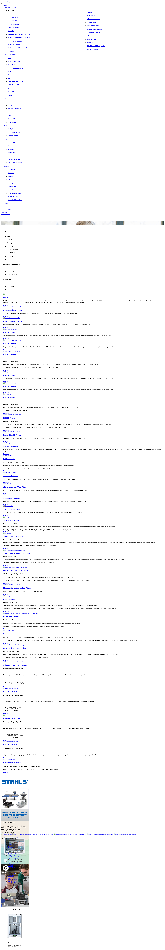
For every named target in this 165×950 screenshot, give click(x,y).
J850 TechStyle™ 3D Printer (13, 536)
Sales (5, 125)
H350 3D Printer (9, 459)
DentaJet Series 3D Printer (12, 310)
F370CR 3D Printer (10, 386)
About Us (10, 843)
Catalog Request (12, 855)
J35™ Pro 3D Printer (10, 476)
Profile (9, 205)
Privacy (16, 837)
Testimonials (11, 846)
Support (6, 166)
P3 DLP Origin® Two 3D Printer (15, 648)
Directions (10, 847)
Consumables (11, 864)
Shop (5, 139)
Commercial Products (10, 54)
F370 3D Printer (9, 375)
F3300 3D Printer (9, 355)
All (9, 231)
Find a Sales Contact (13, 857)
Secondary (12, 271)
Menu (5, 5)
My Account (7, 203)
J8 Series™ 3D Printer (11, 520)
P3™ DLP (12, 253)
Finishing (11, 259)
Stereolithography (13, 249)
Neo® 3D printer (9, 599)
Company (6, 98)
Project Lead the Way (13, 863)
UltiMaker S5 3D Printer (12, 718)
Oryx (5, 634)
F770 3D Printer (9, 397)
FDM (10, 240)
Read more (6, 305)
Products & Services (13, 853)
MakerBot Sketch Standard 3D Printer (17, 588)
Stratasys (11, 283)
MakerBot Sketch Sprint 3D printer (15, 570)
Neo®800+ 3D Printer (11, 616)
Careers (10, 849)
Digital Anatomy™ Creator (13, 321)
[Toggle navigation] (9, 2)
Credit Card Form (12, 883)
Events (9, 844)
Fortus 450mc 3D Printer (12, 435)
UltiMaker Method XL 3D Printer (15, 665)
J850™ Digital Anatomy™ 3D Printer (16, 553)
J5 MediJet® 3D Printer (11, 498)
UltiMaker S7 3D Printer (12, 745)
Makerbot (11, 286)
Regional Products (13, 858)
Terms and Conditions (7, 837)
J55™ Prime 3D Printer (11, 509)
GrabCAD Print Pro (10, 446)
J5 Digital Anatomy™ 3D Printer (15, 487)
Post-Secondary (13, 274)
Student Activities (12, 881)
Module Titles (11, 867)
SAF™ (11, 246)
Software (11, 256)
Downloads (11, 876)
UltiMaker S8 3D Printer (12, 763)
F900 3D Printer (9, 418)
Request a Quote (5, 214)
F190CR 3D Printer (10, 343)
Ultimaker (11, 289)
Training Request (12, 879)
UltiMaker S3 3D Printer (12, 692)
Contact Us (4, 212)
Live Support (11, 873)
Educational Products (10, 7)
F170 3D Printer (9, 332)
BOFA (5, 297)
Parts (9, 869)
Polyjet (11, 243)
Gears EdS (10, 866)
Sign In (10, 209)
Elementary (12, 268)
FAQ (9, 878)
